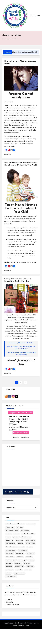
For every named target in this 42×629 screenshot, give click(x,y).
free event (16, 533)
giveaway (8, 537)
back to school (9, 524)
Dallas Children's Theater (12, 530)
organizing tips (30, 553)
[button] (25, 382)
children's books (31, 524)
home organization (10, 543)
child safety (20, 527)
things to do (28, 569)
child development (19, 524)
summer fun (19, 569)
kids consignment (20, 546)
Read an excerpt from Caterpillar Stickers (21, 343)
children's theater (10, 527)
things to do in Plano (11, 576)
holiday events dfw (30, 540)
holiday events (19, 540)
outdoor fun (20, 556)
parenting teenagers (10, 560)
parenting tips (22, 560)
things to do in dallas (19, 573)
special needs (9, 566)
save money (8, 563)
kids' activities (9, 546)
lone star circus (9, 553)
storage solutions (19, 566)
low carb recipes (20, 553)
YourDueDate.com (24, 437)
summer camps (9, 569)
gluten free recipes (26, 537)
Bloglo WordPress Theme (21, 625)
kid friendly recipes (30, 543)
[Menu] (39, 15)
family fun (8, 533)
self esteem (27, 563)
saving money (17, 563)
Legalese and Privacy (12, 604)
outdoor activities (10, 556)
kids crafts (29, 546)
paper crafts (29, 556)
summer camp (30, 566)
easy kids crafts (25, 530)
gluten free (16, 537)
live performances (23, 550)
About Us (9, 599)
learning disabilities (10, 550)
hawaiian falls (9, 540)
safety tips (31, 560)
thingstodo (8, 573)
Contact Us (9, 602)
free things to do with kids (28, 533)
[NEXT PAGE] (25, 382)
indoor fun (20, 543)
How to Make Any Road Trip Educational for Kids (16, 52)
